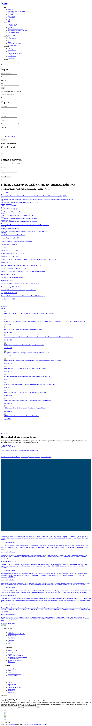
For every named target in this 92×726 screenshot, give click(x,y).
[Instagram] (5, 718)
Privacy (26, 724)
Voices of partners (13, 45)
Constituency (11, 17)
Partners (10, 19)
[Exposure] (5, 711)
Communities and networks (15, 29)
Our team (10, 48)
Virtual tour (11, 58)
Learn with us (12, 38)
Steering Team (12, 13)
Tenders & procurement (14, 53)
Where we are (12, 56)
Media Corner (12, 50)
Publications (11, 35)
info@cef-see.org (11, 724)
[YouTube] (5, 720)
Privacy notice (11, 136)
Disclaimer (44, 724)
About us (10, 9)
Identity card (11, 55)
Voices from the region (14, 43)
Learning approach (13, 32)
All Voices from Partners (8, 552)
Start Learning (5, 192)
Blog (9, 42)
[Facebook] (5, 712)
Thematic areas (12, 25)
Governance (11, 16)
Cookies (31, 724)
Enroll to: (3, 80)
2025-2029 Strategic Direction (16, 11)
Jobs (9, 51)
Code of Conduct (37, 724)
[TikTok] (5, 714)
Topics (10, 27)
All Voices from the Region (8, 542)
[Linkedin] (5, 716)
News (9, 40)
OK (2, 153)
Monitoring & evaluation (15, 34)
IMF (9, 21)
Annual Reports (12, 24)
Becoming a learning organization (17, 30)
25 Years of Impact (13, 14)
